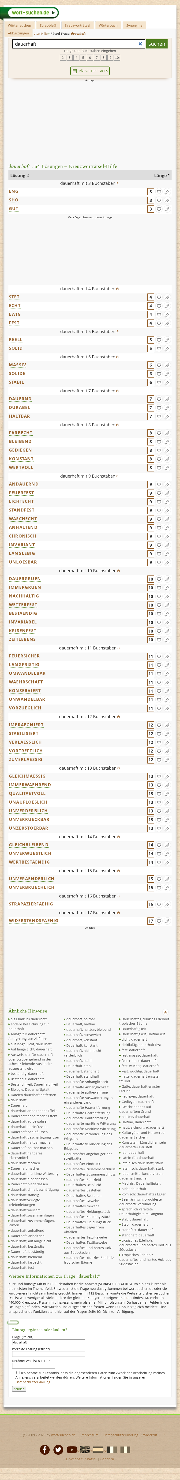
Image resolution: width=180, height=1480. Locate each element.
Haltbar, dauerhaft (136, 1122)
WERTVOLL (21, 467)
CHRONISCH (23, 536)
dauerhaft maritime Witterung (34, 1173)
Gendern (107, 1459)
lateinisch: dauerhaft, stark (143, 1168)
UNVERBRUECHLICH (32, 887)
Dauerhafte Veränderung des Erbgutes (88, 1146)
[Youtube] (70, 1449)
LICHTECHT (21, 501)
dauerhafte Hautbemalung (87, 1118)
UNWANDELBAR (27, 699)
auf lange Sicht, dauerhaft (31, 1044)
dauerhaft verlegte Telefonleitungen (24, 1202)
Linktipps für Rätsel (81, 1459)
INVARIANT (22, 544)
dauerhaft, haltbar (80, 1019)
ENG (14, 191)
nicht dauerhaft (134, 1189)
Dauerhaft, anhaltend (28, 1236)
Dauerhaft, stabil (79, 1066)
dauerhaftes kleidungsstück (88, 1211)
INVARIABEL (23, 622)
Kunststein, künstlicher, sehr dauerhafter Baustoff (142, 1144)
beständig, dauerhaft (27, 1073)
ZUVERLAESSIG (25, 759)
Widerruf (150, 1435)
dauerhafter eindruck (83, 1163)
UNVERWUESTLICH (30, 853)
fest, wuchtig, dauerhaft (140, 1066)
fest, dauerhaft (133, 1050)
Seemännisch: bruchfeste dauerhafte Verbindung (140, 1201)
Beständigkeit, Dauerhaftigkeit (34, 1084)
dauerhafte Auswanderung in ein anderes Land (88, 1100)
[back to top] (117, 182)
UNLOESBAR (23, 562)
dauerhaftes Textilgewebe (86, 1237)
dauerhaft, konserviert (83, 1034)
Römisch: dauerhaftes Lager (144, 1194)
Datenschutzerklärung (33, 1382)
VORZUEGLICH (25, 708)
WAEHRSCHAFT (26, 682)
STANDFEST (21, 510)
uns (129, 1297)
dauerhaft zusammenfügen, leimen (31, 1223)
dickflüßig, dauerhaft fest (141, 1044)
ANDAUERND (24, 484)
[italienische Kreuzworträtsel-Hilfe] (124, 1449)
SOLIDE (17, 373)
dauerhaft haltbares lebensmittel (25, 1155)
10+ (117, 57)
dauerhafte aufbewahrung (87, 1092)
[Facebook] (43, 1449)
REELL (15, 339)
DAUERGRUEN (25, 578)
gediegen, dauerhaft (138, 1096)
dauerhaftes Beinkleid (83, 1179)
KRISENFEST (22, 630)
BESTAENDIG (23, 613)
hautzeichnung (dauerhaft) (143, 1127)
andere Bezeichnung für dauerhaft (28, 1026)
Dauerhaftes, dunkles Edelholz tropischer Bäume (144, 1021)
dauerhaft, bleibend (26, 1257)
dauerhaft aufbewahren (30, 1121)
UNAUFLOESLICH (28, 802)
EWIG (15, 314)
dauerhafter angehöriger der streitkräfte (88, 1156)
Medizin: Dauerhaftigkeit (141, 1183)
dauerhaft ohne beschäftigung (35, 1189)
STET (14, 297)
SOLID (16, 348)
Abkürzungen (18, 33)
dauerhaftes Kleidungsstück (88, 1216)
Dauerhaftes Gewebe (82, 1206)
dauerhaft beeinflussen (29, 1126)
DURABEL (19, 407)
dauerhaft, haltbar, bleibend (88, 1029)
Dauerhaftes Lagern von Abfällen (84, 1229)
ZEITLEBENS (22, 639)
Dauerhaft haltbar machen (32, 1148)
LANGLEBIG (22, 553)
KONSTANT (21, 458)
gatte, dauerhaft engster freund (139, 1078)
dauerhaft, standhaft (82, 1071)
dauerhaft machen (25, 1163)
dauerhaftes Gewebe (82, 1200)
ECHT (15, 305)
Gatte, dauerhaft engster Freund (139, 1088)
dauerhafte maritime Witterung (91, 1123)
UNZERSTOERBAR (29, 828)
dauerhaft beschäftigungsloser (35, 1137)
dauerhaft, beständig (27, 1246)
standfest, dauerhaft (138, 1230)
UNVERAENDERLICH (31, 878)
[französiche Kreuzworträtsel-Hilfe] (110, 1449)
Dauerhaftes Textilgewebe (86, 1242)
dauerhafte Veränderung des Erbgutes (88, 1136)
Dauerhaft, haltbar (80, 1024)
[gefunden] (159, 191)
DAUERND (20, 398)
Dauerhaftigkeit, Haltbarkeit (143, 1034)
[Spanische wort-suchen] (96, 1449)
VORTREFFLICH (26, 750)
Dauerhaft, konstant (82, 1045)
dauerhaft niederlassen (29, 1179)
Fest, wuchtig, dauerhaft (140, 1071)
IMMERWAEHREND (30, 784)
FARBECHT (21, 432)
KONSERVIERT (25, 690)
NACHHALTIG (24, 596)
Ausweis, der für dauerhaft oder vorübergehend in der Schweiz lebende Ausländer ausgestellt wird (30, 1061)
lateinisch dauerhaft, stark (142, 1163)
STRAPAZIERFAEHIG (31, 904)
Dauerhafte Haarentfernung (88, 1113)
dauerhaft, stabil (79, 1060)
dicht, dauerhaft (134, 1039)
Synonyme (134, 25)
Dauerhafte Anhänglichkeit (87, 1087)
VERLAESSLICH (25, 742)
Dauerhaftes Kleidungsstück (88, 1222)
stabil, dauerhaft (135, 1219)
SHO (14, 200)
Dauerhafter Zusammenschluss (91, 1174)
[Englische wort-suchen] (83, 1449)
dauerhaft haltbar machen (31, 1142)
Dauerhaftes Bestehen (83, 1195)
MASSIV (17, 364)
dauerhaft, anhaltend (27, 1230)
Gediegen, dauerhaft (138, 1101)
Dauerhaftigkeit (134, 1029)
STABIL (16, 382)
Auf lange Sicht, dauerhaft (31, 1049)
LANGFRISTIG (24, 664)
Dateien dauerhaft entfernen (33, 1095)
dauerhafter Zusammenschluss (91, 1169)
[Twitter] (57, 1449)
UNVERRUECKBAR (29, 819)
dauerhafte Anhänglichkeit (87, 1081)
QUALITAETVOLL (27, 793)
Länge (160, 175)
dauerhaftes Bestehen (83, 1190)
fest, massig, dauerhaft (140, 1055)
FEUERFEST (21, 492)
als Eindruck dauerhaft (29, 1019)
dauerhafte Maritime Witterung (91, 1129)
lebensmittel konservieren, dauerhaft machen (141, 1175)
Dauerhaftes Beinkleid (83, 1185)
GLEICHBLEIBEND (29, 844)
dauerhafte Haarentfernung (88, 1107)
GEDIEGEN (20, 450)
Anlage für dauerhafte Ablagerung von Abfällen (27, 1036)
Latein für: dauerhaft (138, 1157)
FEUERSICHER (24, 656)
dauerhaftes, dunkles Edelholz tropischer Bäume (89, 1260)
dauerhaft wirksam (26, 1210)
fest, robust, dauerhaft (139, 1060)
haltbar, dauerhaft (136, 1116)
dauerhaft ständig (25, 1195)
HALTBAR (19, 416)
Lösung (18, 175)
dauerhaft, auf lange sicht (31, 1241)
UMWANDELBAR (27, 673)
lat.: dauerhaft (133, 1152)
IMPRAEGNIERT (26, 724)
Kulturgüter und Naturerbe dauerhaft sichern (142, 1134)
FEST (14, 323)
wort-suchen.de (63, 1435)
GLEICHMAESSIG (27, 776)
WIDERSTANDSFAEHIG (33, 920)
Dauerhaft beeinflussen (29, 1132)
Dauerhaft (19, 1105)
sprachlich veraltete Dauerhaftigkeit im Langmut (141, 1211)
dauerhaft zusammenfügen (32, 1215)
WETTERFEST (23, 604)
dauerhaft (18, 1100)
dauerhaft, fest (22, 1267)
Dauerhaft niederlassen (29, 1184)
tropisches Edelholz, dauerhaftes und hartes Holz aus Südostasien (145, 1245)
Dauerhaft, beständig (27, 1251)
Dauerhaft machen (25, 1168)
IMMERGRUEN (25, 587)
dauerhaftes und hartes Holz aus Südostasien (88, 1250)
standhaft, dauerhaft (138, 1235)
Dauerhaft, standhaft (82, 1076)
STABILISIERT (23, 733)
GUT (14, 208)
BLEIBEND (20, 441)
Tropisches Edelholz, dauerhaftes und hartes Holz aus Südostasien (145, 1259)
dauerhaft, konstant (81, 1040)
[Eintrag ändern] (167, 191)
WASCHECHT (23, 518)
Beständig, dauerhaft (27, 1079)
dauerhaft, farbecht (26, 1262)
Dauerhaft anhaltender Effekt (34, 1116)
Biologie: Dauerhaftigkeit (30, 1089)
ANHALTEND (23, 527)
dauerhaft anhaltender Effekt (34, 1111)
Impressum (89, 1435)
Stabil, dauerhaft (135, 1224)
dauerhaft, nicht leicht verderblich (82, 1052)
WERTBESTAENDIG (29, 862)
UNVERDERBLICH (28, 810)
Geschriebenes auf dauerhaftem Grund (135, 1109)
